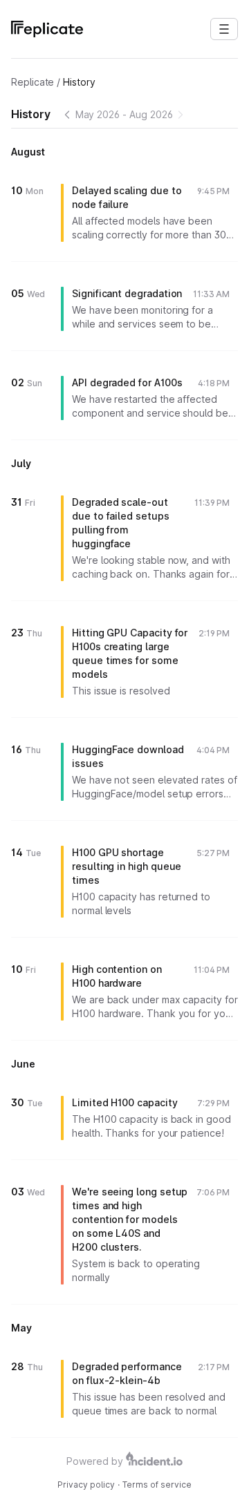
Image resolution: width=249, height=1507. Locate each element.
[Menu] (224, 29)
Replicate (32, 82)
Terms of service (157, 1484)
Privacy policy (86, 1484)
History (79, 82)
